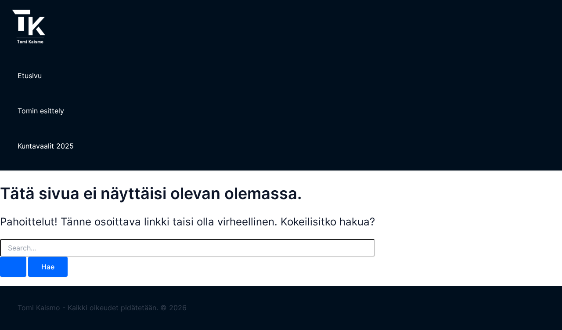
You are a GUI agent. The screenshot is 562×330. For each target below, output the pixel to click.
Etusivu (30, 75)
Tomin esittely (41, 110)
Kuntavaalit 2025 (46, 145)
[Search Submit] (13, 267)
